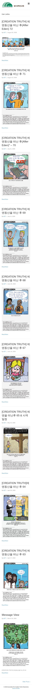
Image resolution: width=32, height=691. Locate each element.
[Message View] (16, 644)
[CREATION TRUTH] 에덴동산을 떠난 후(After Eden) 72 (16, 25)
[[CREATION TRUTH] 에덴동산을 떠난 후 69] (16, 241)
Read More (5, 60)
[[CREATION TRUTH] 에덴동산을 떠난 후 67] (16, 376)
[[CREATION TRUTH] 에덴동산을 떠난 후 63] (16, 581)
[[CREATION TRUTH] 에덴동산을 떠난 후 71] (16, 102)
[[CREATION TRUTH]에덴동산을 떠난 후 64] (16, 515)
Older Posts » (26, 681)
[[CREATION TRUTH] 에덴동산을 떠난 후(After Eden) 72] (16, 46)
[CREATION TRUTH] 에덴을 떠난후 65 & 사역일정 (16, 415)
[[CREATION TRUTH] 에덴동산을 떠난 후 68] (16, 309)
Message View (10, 614)
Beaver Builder (16, 688)
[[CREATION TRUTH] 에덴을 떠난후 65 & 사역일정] (16, 448)
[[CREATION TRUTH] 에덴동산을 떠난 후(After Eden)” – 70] (16, 174)
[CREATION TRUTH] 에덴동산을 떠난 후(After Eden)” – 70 (16, 141)
